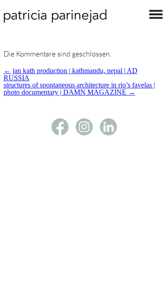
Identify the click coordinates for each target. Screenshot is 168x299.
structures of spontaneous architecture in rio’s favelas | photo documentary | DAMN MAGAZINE (79, 88)
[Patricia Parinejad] (55, 20)
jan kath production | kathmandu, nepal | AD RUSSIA (71, 74)
